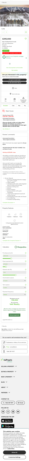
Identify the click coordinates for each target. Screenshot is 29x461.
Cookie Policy (10, 448)
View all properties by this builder (14, 67)
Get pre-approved (14, 315)
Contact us (5, 399)
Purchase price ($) (8, 253)
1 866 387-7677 (9, 403)
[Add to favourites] (26, 38)
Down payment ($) (8, 261)
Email (21, 403)
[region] (14, 445)
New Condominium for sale (9, 41)
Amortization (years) (8, 277)
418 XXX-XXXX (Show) (15, 82)
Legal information (7, 319)
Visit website (14, 70)
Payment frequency (8, 291)
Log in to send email (15, 80)
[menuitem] (14, 366)
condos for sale (11, 329)
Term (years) (6, 284)
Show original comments (9, 119)
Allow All (14, 452)
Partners (4, 392)
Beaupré (19, 329)
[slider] (11, 258)
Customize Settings (14, 457)
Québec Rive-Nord (7, 330)
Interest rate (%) (7, 269)
